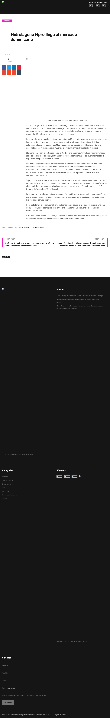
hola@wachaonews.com (98, 2)
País (3, 688)
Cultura (4, 498)
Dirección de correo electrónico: (13, 695)
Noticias (5, 477)
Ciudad (4, 680)
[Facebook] (4, 67)
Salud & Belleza (7, 480)
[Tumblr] (19, 72)
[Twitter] (9, 67)
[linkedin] (14, 67)
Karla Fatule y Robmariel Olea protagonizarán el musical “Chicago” (80, 296)
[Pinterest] (19, 67)
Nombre (5, 665)
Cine (4, 487)
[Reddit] (9, 72)
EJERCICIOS (13, 227)
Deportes (7, 21)
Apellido (5, 673)
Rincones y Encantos (9, 495)
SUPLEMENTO (25, 227)
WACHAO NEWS (38, 227)
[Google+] (4, 72)
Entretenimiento (7, 484)
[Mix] (14, 72)
